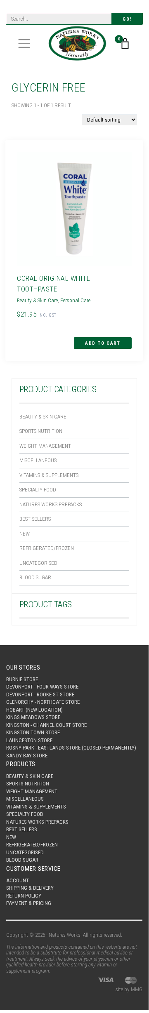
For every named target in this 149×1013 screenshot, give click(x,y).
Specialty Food (37, 490)
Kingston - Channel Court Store (46, 725)
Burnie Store (22, 679)
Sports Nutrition (40, 431)
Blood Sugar (35, 577)
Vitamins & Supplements (48, 475)
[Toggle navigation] (24, 43)
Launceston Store (29, 740)
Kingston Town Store (33, 732)
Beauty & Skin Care (42, 417)
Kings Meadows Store (33, 717)
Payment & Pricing (28, 903)
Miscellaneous (38, 460)
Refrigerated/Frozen (46, 548)
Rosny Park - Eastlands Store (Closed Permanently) (71, 748)
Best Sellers (35, 519)
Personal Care (75, 300)
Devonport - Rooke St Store (40, 694)
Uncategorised (38, 563)
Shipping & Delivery (30, 888)
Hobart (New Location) (34, 710)
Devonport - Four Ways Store (42, 687)
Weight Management (45, 446)
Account (17, 880)
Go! (127, 19)
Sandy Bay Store (26, 755)
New (24, 534)
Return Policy (23, 896)
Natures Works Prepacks (50, 504)
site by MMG (129, 989)
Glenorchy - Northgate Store (43, 702)
